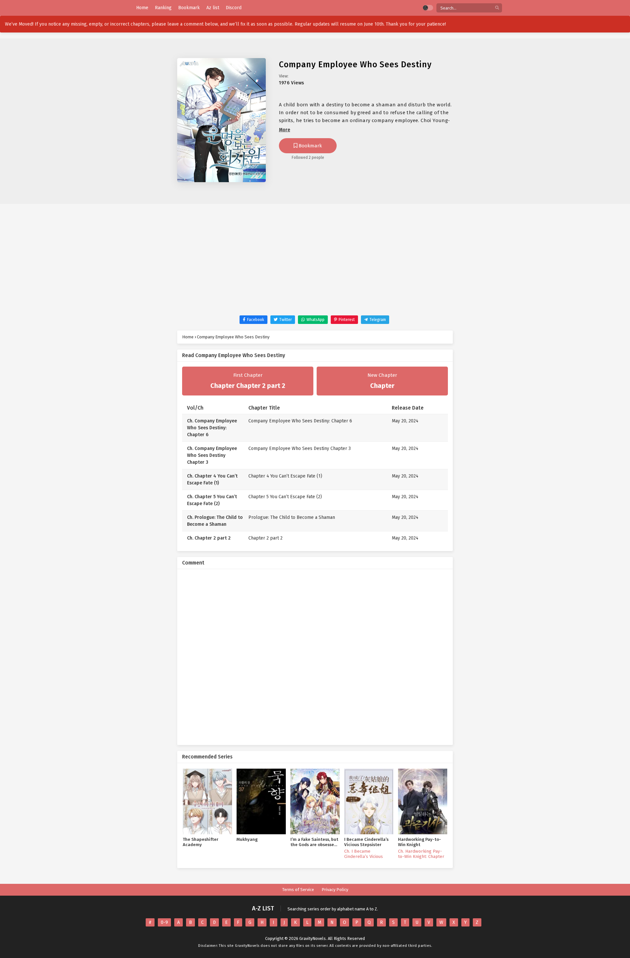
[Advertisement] (315, 266)
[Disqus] (315, 656)
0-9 (164, 922)
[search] (497, 8)
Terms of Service (298, 889)
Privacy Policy (335, 889)
